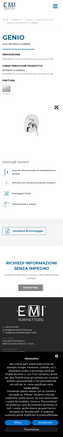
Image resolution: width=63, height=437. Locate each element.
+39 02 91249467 (12, 327)
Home (5, 19)
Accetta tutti (45, 422)
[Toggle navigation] (55, 6)
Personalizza (31, 429)
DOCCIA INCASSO (45, 19)
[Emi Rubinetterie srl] (9, 6)
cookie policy (31, 387)
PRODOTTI (17, 19)
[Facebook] (3, 333)
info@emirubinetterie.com (18, 330)
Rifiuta (17, 422)
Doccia (29, 19)
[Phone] (3, 327)
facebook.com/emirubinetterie (21, 333)
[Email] (3, 330)
